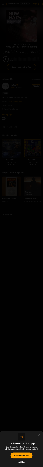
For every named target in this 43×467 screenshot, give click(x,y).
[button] (21, 233)
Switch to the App (21, 455)
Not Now (21, 462)
